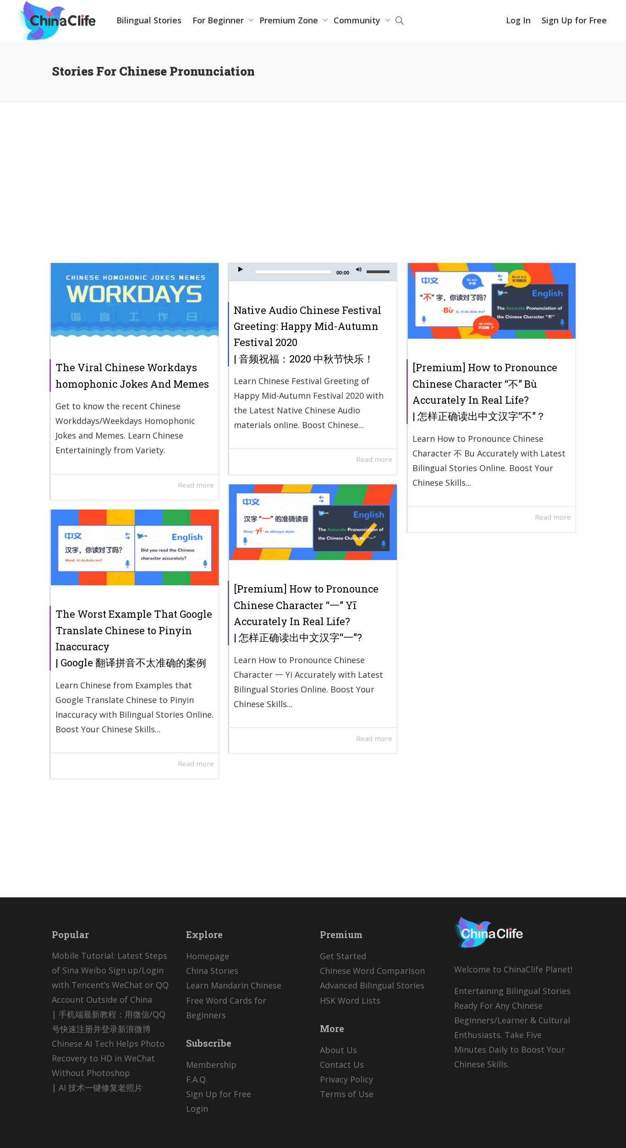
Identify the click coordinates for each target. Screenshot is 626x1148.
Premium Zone (289, 20)
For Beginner (219, 20)
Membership (211, 1064)
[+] (135, 301)
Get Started (343, 955)
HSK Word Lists (350, 1000)
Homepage (207, 955)
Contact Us (342, 1064)
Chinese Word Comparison (372, 970)
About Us (338, 1049)
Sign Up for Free (574, 20)
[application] (313, 272)
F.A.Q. (197, 1079)
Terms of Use (346, 1093)
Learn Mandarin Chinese (233, 985)
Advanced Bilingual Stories (372, 985)
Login (197, 1108)
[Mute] (358, 270)
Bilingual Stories (148, 20)
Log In (518, 20)
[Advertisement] (313, 189)
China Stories (212, 970)
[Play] (240, 270)
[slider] (379, 271)
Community (358, 20)
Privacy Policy (346, 1079)
